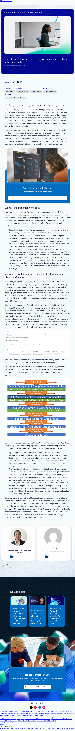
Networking (9, 91)
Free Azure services (18, 713)
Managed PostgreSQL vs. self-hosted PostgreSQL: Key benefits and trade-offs (19, 617)
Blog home (10, 12)
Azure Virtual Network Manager (15, 98)
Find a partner (37, 717)
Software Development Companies (9, 717)
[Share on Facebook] (14, 82)
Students (67, 717)
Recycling (68, 728)
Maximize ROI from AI (54, 713)
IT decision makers (22, 91)
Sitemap (17, 728)
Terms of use (47, 728)
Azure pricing (9, 713)
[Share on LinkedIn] (21, 82)
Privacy (32, 728)
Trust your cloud (49, 711)
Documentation (45, 717)
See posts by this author (20, 557)
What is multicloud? (57, 719)
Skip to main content (6, 1)
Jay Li (25, 65)
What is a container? (42, 721)
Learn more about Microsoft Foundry (37, 687)
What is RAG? (52, 721)
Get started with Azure (15, 711)
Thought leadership (50, 91)
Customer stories (68, 711)
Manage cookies (39, 728)
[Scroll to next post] (9, 566)
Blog (51, 717)
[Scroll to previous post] (3, 566)
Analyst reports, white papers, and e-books (20, 719)
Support (26, 715)
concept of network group (27, 308)
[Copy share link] (11, 82)
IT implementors (36, 91)
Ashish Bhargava (17, 65)
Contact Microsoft (24, 728)
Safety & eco (61, 728)
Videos (34, 719)
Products (2, 713)
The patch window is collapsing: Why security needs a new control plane (56, 617)
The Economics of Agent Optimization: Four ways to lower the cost (37, 618)
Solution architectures (18, 715)
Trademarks (54, 728)
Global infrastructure (27, 711)
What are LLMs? (31, 721)
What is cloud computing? (43, 719)
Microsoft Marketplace (26, 717)
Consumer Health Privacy (7, 728)
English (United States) (6, 722)
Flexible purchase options (31, 713)
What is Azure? (4, 711)
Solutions (63, 713)
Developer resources (58, 717)
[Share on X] (18, 82)
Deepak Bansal (9, 65)
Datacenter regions (39, 711)
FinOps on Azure (43, 713)
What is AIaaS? (22, 721)
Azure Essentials (58, 711)
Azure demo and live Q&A (36, 715)
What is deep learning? (11, 721)
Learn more (37, 198)
